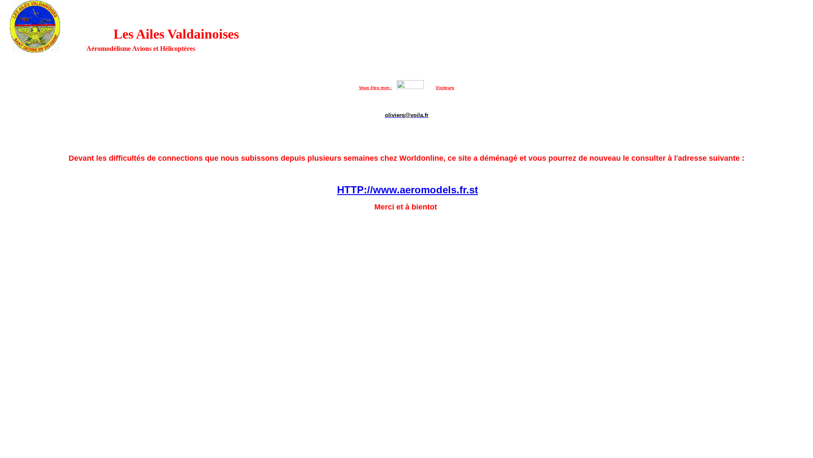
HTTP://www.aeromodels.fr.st (407, 189)
